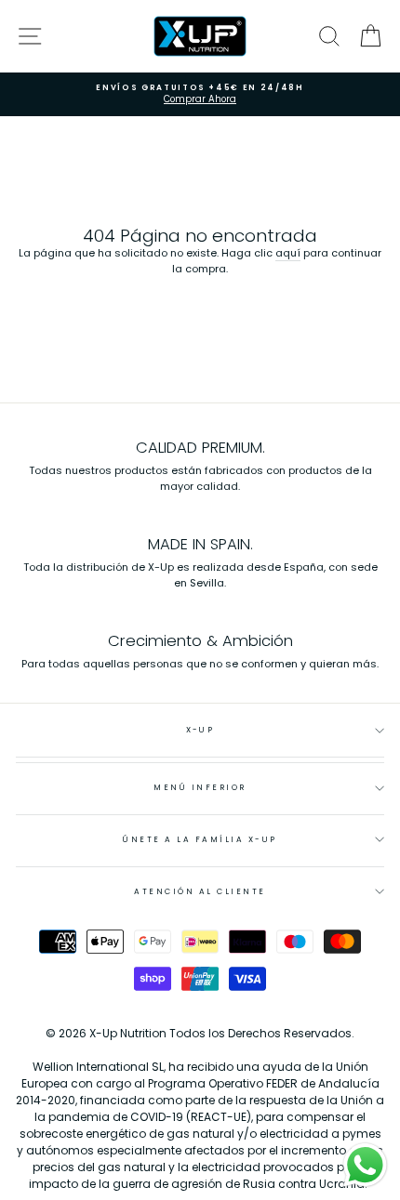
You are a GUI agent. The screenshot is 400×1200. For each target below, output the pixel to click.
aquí (287, 252)
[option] (200, 94)
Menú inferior (199, 787)
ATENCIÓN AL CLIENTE (199, 891)
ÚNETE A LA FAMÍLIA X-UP (199, 839)
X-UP (200, 729)
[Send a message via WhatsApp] (365, 1165)
